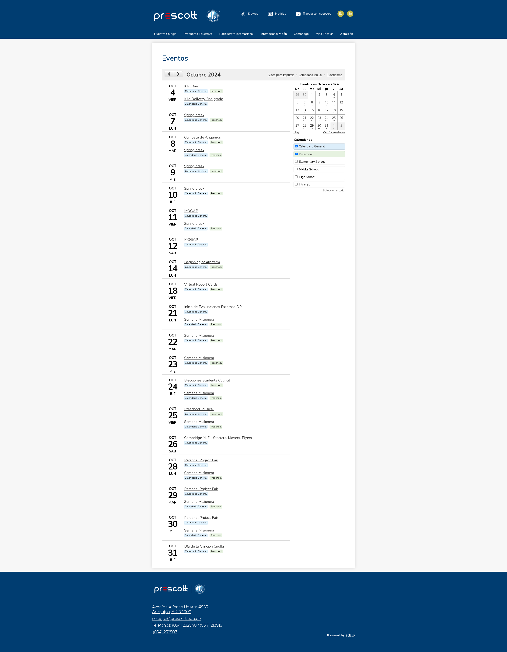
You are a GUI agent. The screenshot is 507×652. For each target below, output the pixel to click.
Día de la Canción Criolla (204, 546)
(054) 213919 (211, 625)
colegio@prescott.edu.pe (176, 618)
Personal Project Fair (201, 460)
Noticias (280, 13)
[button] (165, 35)
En (350, 13)
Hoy (296, 132)
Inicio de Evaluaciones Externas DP (213, 306)
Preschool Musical (199, 409)
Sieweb (253, 13)
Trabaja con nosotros (317, 13)
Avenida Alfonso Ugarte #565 (180, 609)
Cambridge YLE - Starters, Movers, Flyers (218, 437)
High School (307, 177)
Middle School (308, 169)
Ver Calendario (334, 132)
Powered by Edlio (341, 635)
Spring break (194, 115)
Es (340, 13)
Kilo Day (191, 86)
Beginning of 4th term (202, 262)
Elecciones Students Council (207, 380)
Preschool (306, 154)
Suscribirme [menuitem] (334, 75)
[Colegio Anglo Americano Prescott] (186, 16)
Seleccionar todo (333, 190)
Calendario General (312, 146)
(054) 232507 (165, 632)
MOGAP (191, 210)
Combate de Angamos (202, 137)
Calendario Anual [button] (310, 75)
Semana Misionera (199, 319)
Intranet (304, 184)
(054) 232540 (184, 625)
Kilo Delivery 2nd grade (203, 98)
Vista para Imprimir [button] (281, 75)
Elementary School (312, 162)
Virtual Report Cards (201, 284)
